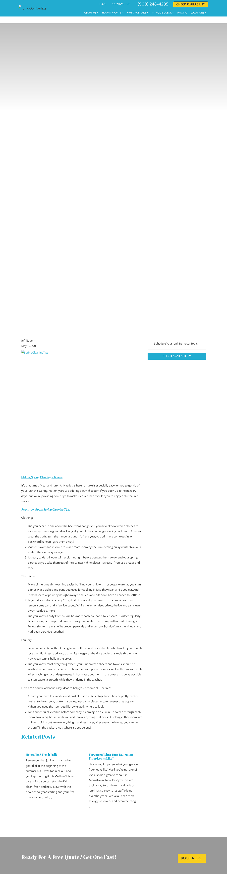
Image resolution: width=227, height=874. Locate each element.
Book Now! (192, 858)
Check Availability (177, 356)
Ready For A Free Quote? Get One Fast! (68, 856)
